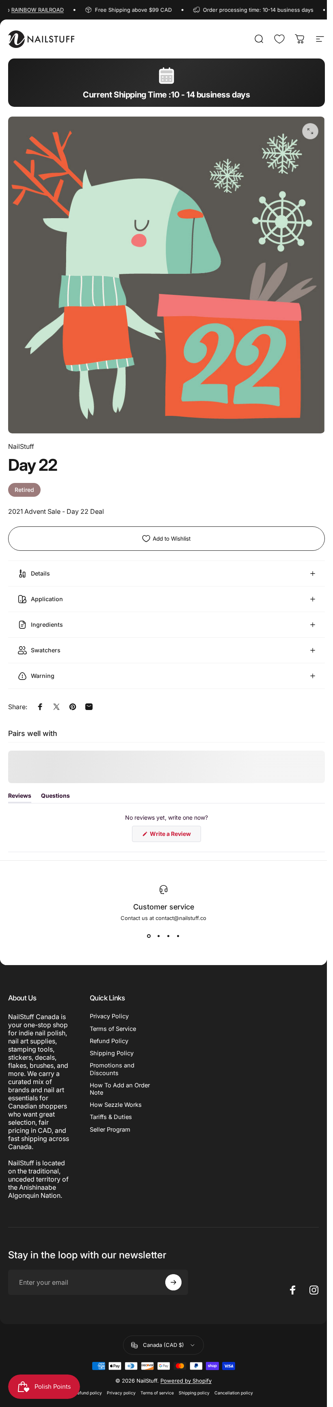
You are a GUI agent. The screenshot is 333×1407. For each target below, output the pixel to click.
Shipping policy (194, 1387)
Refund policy (88, 1387)
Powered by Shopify (186, 1374)
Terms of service (157, 1387)
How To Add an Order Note (120, 1083)
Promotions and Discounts (112, 1063)
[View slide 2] (159, 930)
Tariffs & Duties (111, 1111)
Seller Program (110, 1123)
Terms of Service (113, 1022)
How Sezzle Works (116, 1098)
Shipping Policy (112, 1047)
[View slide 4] (178, 930)
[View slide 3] (168, 930)
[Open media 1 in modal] (310, 131)
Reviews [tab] (19, 791)
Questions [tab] (55, 791)
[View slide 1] (149, 930)
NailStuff (21, 446)
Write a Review (172, 830)
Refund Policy (109, 1035)
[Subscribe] (173, 1276)
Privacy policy (121, 1387)
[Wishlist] (279, 39)
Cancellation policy (233, 1387)
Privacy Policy (109, 1010)
